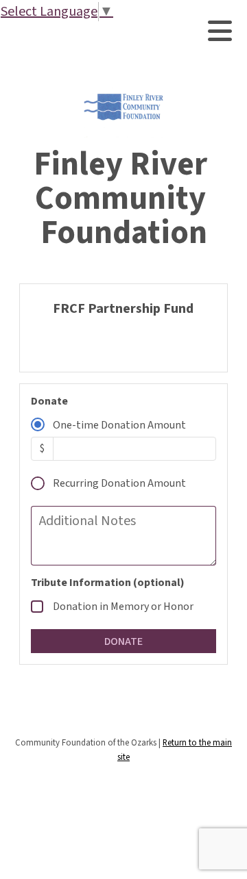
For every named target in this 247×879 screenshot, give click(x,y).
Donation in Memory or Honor (123, 606)
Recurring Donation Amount (119, 483)
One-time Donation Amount (119, 425)
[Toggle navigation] (220, 30)
